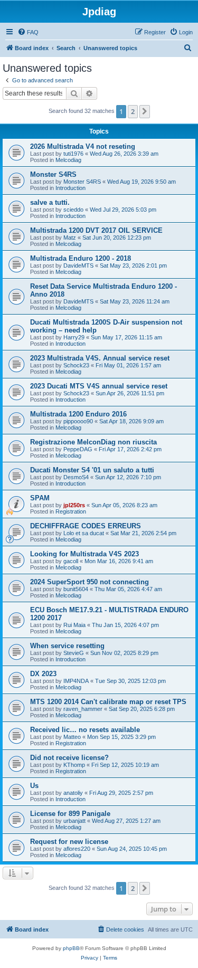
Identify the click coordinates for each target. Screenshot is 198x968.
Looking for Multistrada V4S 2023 (84, 554)
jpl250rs (74, 505)
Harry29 (73, 337)
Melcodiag (68, 160)
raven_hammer (82, 709)
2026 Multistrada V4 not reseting (82, 146)
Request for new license (69, 842)
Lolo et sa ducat (83, 533)
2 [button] (133, 111)
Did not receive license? (69, 758)
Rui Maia (74, 625)
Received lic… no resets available (85, 730)
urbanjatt (74, 821)
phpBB (71, 948)
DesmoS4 (76, 477)
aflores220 (76, 849)
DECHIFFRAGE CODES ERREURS (85, 526)
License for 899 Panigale (70, 814)
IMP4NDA (76, 681)
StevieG (73, 653)
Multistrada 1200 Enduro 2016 (78, 414)
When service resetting (67, 646)
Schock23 (76, 365)
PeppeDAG (77, 449)
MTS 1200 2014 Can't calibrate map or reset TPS (108, 702)
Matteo (72, 737)
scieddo (73, 209)
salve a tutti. (50, 202)
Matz (69, 237)
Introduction (70, 188)
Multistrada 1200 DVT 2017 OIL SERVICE (96, 230)
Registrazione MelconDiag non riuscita (93, 442)
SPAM (40, 498)
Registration (70, 511)
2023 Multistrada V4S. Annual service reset (99, 358)
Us (34, 786)
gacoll (70, 561)
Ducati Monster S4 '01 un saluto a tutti (92, 470)
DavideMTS (78, 265)
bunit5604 (75, 589)
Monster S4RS (53, 174)
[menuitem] (28, 32)
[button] (144, 111)
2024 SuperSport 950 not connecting (89, 582)
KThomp (74, 765)
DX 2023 (43, 674)
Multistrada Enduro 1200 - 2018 (80, 258)
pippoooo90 (78, 421)
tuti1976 (73, 153)
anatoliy (73, 793)
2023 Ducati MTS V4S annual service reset (98, 386)
